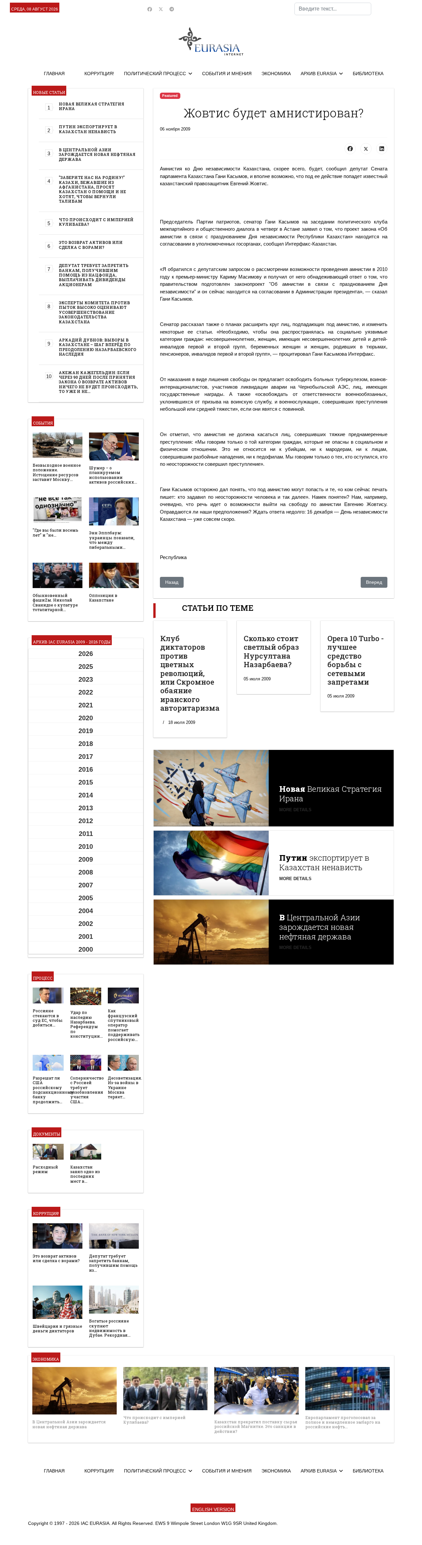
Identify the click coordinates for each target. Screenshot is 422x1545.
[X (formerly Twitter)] (366, 148)
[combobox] (332, 9)
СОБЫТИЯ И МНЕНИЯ (227, 73)
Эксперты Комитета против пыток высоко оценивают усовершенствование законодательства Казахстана (94, 312)
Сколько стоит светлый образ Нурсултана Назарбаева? (271, 651)
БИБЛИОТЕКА (368, 73)
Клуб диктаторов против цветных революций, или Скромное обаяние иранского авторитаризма (190, 673)
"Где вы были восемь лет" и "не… (55, 532)
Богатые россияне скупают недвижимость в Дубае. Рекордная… (110, 1328)
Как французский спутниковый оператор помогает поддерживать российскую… (123, 1025)
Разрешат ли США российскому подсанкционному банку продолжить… (53, 1089)
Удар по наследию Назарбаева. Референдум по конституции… (86, 1024)
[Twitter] (161, 9)
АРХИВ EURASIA (319, 73)
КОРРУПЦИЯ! (99, 73)
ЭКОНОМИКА (276, 73)
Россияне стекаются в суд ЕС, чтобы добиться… (48, 1017)
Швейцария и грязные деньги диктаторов (57, 1328)
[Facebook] (149, 9)
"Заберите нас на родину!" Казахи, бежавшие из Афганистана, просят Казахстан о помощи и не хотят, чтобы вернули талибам (92, 189)
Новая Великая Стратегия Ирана (91, 106)
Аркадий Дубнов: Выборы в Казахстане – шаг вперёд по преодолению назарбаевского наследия (97, 347)
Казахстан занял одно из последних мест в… (85, 1174)
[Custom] (171, 9)
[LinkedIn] (381, 148)
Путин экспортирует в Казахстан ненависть (88, 129)
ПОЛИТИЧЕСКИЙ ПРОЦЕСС (155, 73)
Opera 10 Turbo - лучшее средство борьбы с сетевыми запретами (355, 660)
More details (295, 809)
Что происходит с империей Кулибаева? (96, 222)
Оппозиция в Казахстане (103, 598)
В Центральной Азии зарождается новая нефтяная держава (97, 154)
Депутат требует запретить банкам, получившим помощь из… (113, 1263)
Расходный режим (45, 1169)
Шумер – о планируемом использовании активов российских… (113, 475)
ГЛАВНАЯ (54, 73)
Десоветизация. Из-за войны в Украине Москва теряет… (125, 1087)
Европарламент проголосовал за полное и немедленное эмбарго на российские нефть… (342, 1422)
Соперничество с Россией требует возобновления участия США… (87, 1089)
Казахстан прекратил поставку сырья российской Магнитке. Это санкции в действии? (255, 1426)
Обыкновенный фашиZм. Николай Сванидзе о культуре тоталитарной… (55, 602)
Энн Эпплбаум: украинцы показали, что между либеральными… (112, 540)
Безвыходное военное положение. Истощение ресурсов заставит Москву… (57, 472)
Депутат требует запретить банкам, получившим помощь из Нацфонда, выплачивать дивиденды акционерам (94, 275)
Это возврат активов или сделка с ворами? (91, 245)
